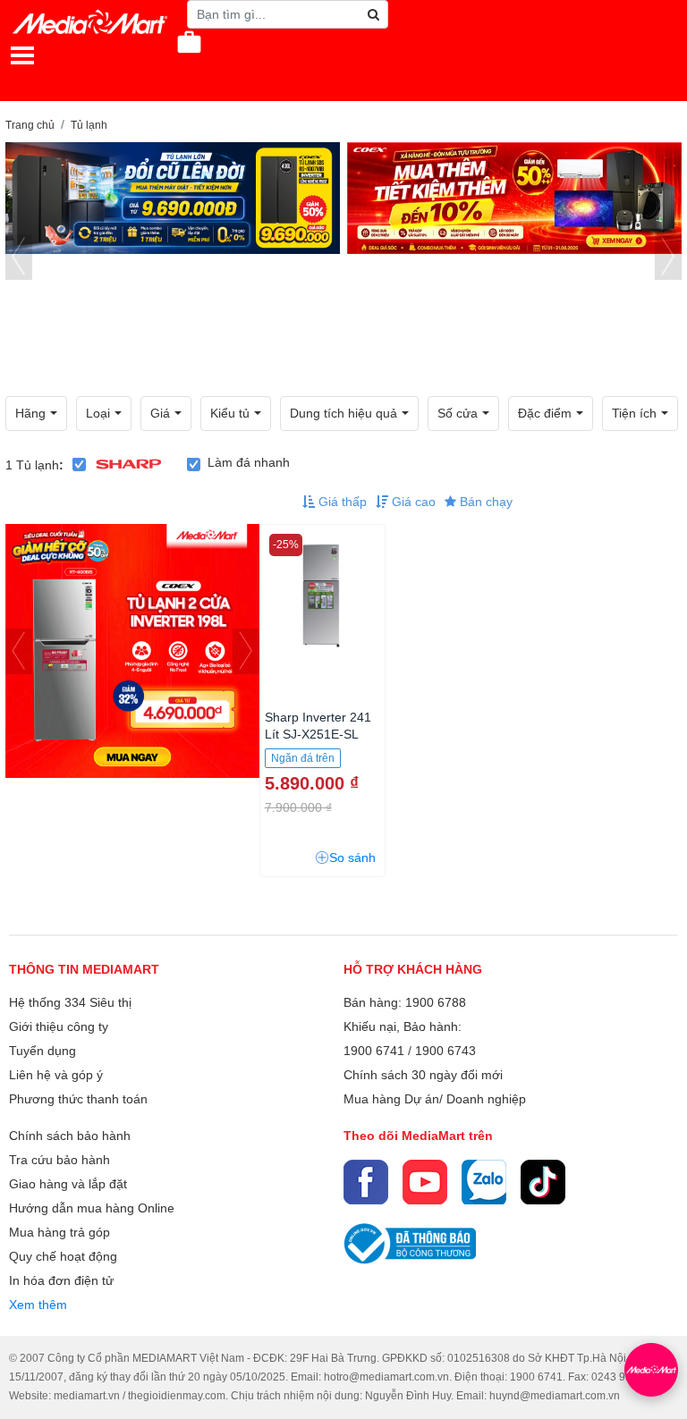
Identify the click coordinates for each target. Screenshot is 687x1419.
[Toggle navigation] (22, 55)
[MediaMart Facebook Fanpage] (366, 1182)
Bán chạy (484, 501)
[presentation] (18, 257)
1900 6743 (445, 1050)
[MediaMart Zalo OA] (484, 1182)
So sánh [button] (352, 857)
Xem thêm (38, 1304)
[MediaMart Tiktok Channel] (543, 1182)
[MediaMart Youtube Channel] (425, 1182)
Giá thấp (341, 501)
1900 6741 (374, 1050)
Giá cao (412, 501)
